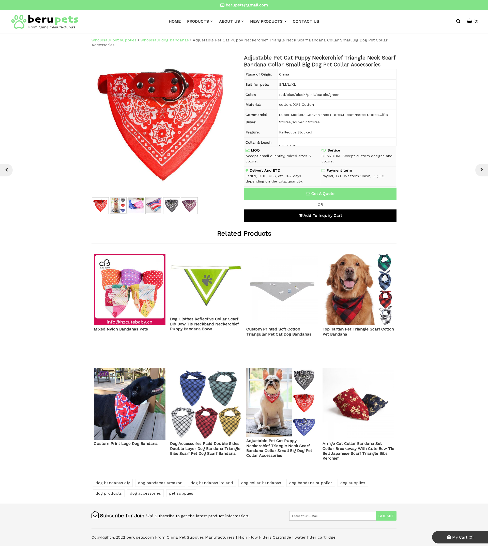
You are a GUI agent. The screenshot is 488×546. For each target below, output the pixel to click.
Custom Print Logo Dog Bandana (126, 443)
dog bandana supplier (310, 482)
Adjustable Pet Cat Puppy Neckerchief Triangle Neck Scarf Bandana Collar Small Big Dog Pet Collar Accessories (279, 448)
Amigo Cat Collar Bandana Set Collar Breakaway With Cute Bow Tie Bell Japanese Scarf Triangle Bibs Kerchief (358, 451)
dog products (109, 493)
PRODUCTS (198, 21)
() (475, 21)
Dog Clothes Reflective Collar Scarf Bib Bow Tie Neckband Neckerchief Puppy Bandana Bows (204, 323)
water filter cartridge (315, 537)
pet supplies (181, 493)
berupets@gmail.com (247, 5)
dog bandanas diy (113, 482)
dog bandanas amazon (160, 482)
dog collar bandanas (261, 482)
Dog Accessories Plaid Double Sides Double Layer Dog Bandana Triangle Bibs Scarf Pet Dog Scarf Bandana (205, 448)
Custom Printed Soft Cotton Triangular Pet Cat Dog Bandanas (278, 331)
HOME (175, 21)
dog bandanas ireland (212, 482)
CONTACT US (306, 21)
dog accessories (145, 493)
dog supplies (352, 482)
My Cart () (462, 537)
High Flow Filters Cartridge (265, 537)
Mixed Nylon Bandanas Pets (121, 329)
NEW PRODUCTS (266, 21)
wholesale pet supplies (114, 40)
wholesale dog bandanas (165, 40)
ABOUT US (229, 21)
